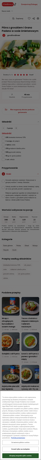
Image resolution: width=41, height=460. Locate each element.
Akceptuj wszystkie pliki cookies (20, 456)
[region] (20, 425)
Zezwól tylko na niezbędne (20, 449)
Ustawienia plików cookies (20, 442)
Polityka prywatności (18, 438)
